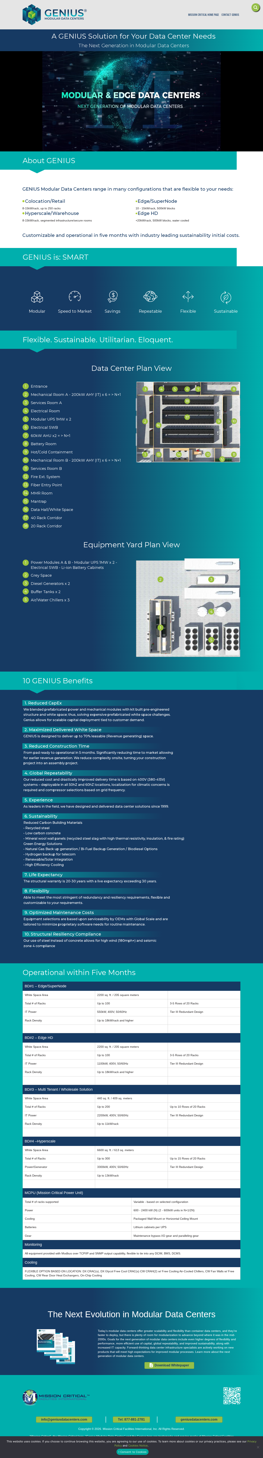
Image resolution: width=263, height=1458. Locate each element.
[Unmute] (175, 147)
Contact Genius (230, 15)
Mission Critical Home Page (203, 15)
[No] (258, 1447)
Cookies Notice (138, 1445)
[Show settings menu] (184, 147)
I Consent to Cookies (132, 1451)
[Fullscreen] (192, 147)
